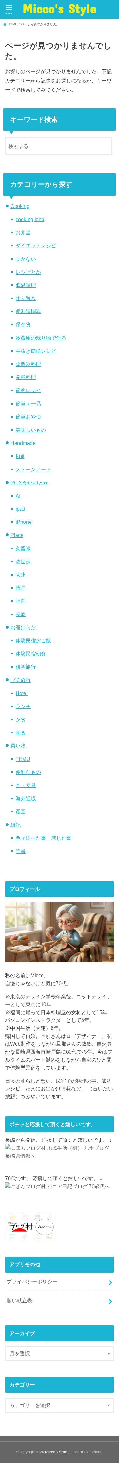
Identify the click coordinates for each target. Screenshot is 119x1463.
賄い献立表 (19, 1300)
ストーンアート (33, 469)
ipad (20, 509)
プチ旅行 (20, 680)
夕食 (21, 719)
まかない (26, 259)
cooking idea (30, 219)
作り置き (26, 298)
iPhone (24, 522)
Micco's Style (59, 8)
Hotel (22, 693)
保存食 (23, 324)
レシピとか (28, 272)
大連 (21, 574)
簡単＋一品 (28, 403)
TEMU (23, 759)
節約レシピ (28, 390)
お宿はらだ (23, 627)
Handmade (23, 443)
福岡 (21, 601)
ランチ (23, 706)
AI (18, 496)
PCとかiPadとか (29, 482)
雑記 (15, 825)
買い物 (18, 745)
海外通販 (26, 798)
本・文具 (26, 785)
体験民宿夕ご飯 (33, 640)
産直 (21, 811)
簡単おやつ (28, 417)
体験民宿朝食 (31, 653)
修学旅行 (26, 667)
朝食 (21, 732)
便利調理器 (28, 311)
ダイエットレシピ (36, 245)
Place (16, 535)
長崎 (21, 614)
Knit (20, 456)
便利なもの (28, 772)
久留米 (23, 548)
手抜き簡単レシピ (36, 351)
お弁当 (23, 232)
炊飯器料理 (28, 364)
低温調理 (26, 285)
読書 (21, 851)
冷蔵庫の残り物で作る (41, 338)
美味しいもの (31, 430)
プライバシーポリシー (32, 1281)
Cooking (20, 206)
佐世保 (23, 561)
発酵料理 (26, 377)
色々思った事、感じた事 (43, 838)
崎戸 (21, 588)
